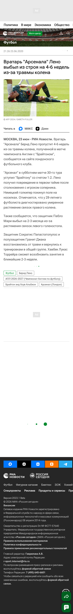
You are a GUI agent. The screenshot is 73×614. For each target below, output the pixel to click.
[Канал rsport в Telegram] (65, 464)
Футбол (9, 273)
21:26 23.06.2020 (13, 51)
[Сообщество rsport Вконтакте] (38, 464)
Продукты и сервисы (52, 490)
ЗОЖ (58, 484)
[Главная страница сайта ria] (4, 33)
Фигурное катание (27, 484)
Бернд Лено (25, 273)
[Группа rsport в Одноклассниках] (51, 464)
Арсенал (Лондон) (51, 284)
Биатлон (46, 484)
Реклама (29, 490)
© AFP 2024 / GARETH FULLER (18, 119)
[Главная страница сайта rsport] (21, 33)
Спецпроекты (12, 490)
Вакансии (9, 505)
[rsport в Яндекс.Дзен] (24, 464)
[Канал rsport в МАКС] (10, 464)
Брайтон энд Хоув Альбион (20, 284)
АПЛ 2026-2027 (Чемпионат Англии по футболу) (32, 278)
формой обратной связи (36, 568)
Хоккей (68, 484)
